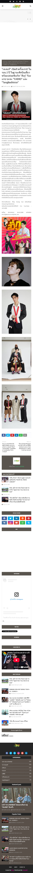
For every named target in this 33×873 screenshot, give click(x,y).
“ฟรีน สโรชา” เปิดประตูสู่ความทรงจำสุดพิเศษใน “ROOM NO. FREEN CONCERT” (20, 480)
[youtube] (16, 522)
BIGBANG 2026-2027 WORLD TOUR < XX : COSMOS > (19, 690)
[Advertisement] (16, 39)
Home (10, 867)
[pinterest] (20, 1)
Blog (12, 870)
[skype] (23, 1)
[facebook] (10, 1)
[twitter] (13, 1)
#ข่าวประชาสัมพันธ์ (16, 761)
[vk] (4, 522)
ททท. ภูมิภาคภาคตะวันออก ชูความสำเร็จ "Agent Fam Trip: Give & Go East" (21, 15)
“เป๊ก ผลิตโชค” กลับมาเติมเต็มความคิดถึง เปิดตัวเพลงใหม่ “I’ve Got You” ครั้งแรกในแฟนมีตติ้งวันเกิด (19, 500)
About (15, 867)
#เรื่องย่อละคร (16, 777)
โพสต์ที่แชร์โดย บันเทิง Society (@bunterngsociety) (17, 617)
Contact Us (22, 867)
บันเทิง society (6, 86)
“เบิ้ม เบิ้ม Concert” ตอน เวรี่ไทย (18, 721)
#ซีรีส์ (16, 773)
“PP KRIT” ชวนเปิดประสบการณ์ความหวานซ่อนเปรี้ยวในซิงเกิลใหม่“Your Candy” (20, 859)
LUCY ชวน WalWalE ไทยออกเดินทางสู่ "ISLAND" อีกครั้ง (15, 806)
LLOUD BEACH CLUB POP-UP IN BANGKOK (18, 849)
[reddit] (22, 518)
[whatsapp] (22, 522)
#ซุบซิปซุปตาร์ (16, 780)
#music (16, 767)
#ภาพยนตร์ (16, 765)
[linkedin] (16, 518)
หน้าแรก (5, 61)
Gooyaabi (25, 870)
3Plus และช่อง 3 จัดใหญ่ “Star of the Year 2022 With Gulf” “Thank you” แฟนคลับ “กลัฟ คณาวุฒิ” (19, 712)
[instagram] (17, 1)
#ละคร (16, 770)
